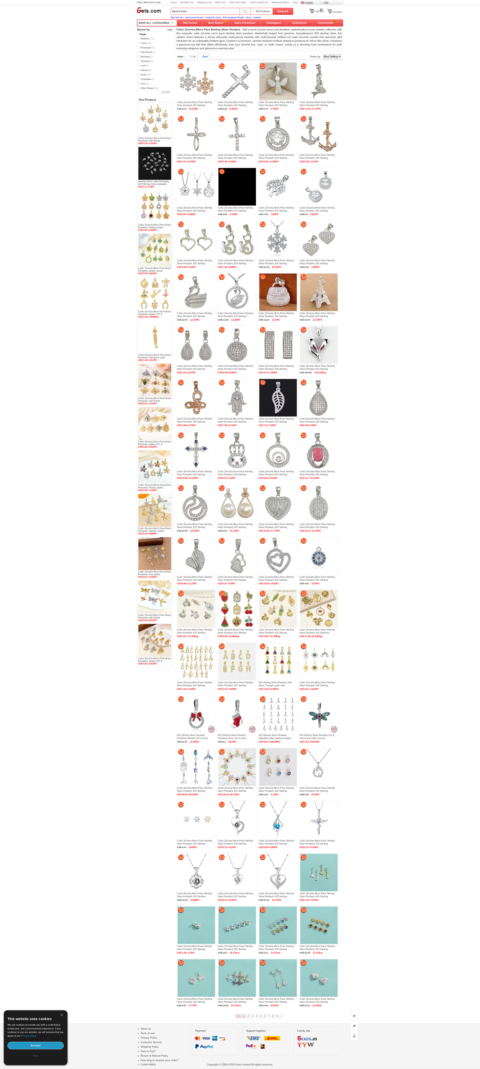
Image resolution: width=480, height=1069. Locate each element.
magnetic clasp (213, 17)
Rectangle (147, 47)
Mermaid (147, 56)
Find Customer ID (259, 2)
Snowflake (148, 79)
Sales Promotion (244, 22)
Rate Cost (220, 2)
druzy (248, 17)
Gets (149, 10)
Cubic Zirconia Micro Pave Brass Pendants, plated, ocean (154, 269)
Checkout (337, 12)
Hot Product (147, 99)
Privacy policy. (29, 1036)
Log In (173, 2)
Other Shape (149, 88)
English (309, 3)
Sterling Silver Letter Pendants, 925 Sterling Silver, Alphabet (154, 182)
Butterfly (147, 38)
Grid (205, 56)
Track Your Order (237, 2)
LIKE (354, 1016)
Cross (146, 43)
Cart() (319, 11)
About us (146, 1028)
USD (326, 3)
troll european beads (233, 17)
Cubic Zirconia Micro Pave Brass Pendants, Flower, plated (154, 226)
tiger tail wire (177, 17)
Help (295, 2)
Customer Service (151, 1042)
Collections (299, 22)
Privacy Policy (149, 1037)
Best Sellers (215, 22)
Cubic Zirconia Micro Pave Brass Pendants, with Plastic (154, 139)
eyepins (257, 17)
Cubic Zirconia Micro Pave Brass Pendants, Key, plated (154, 573)
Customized (325, 22)
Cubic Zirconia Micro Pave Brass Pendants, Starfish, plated (154, 529)
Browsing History (280, 2)
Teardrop (147, 61)
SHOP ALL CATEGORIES (153, 22)
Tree (145, 83)
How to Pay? (148, 1051)
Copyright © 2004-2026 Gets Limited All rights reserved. (240, 1064)
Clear (169, 30)
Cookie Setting (148, 1064)
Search (283, 11)
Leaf (144, 65)
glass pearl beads (194, 17)
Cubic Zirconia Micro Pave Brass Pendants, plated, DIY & (154, 313)
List (193, 56)
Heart (146, 74)
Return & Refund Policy (154, 1055)
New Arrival (190, 22)
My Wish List (187, 2)
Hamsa (146, 70)
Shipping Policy (150, 1046)
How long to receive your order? (160, 1060)
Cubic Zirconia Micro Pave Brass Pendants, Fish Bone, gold (154, 356)
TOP (354, 1036)
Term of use (148, 1033)
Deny (35, 1056)
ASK (354, 1026)
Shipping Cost (204, 2)
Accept (36, 1045)
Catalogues (273, 22)
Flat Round (148, 52)
